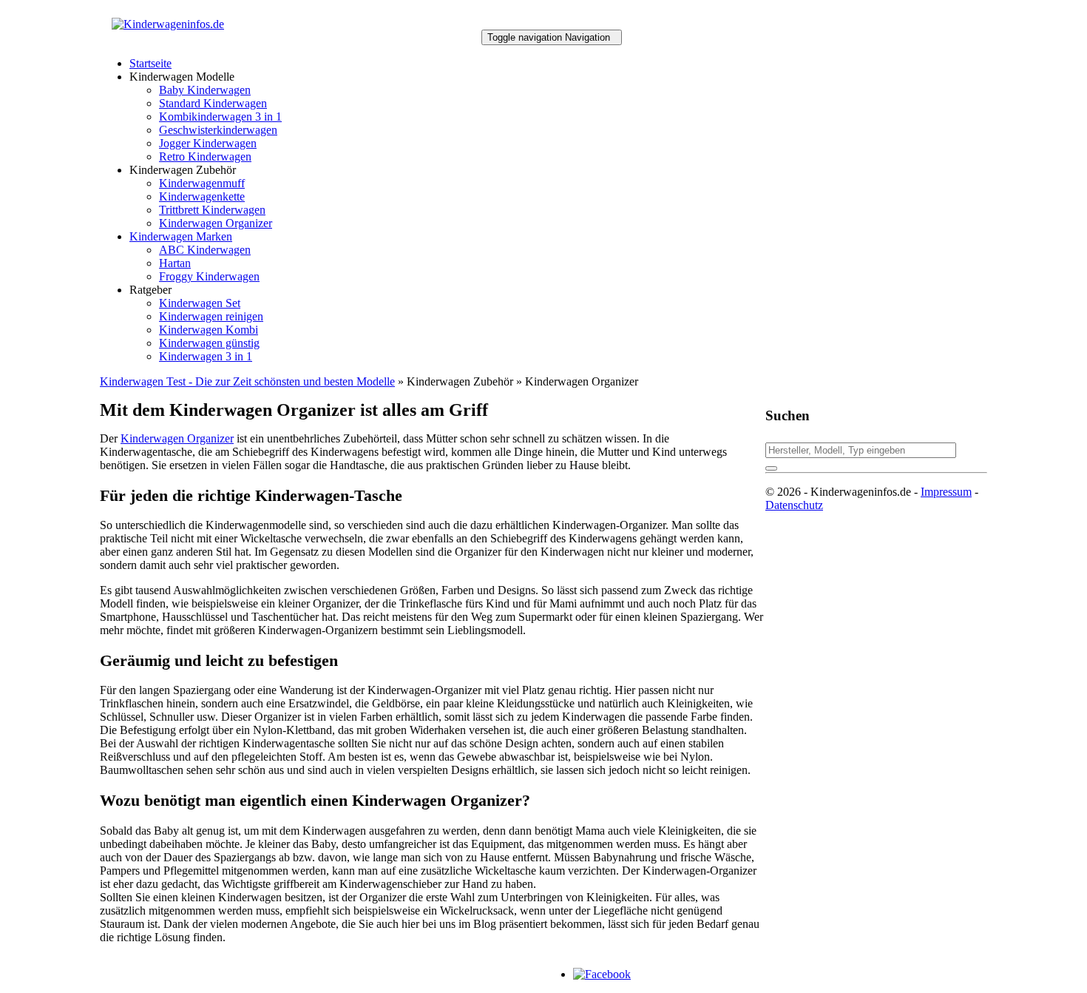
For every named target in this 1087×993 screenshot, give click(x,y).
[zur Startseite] (168, 24)
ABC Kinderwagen (205, 249)
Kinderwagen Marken (180, 236)
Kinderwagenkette (202, 196)
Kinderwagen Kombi (208, 329)
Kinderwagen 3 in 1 (205, 356)
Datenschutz (794, 505)
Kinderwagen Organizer (215, 223)
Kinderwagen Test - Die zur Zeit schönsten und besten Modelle (247, 381)
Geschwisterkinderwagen (218, 130)
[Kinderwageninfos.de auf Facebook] (602, 974)
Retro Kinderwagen (205, 156)
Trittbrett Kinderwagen (212, 209)
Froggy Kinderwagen (209, 276)
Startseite (150, 63)
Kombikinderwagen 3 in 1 (220, 116)
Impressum (946, 491)
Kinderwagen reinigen (211, 316)
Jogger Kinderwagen (208, 143)
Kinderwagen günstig (209, 343)
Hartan (175, 263)
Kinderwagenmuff (202, 183)
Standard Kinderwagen (213, 103)
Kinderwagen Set (199, 303)
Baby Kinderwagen (205, 90)
